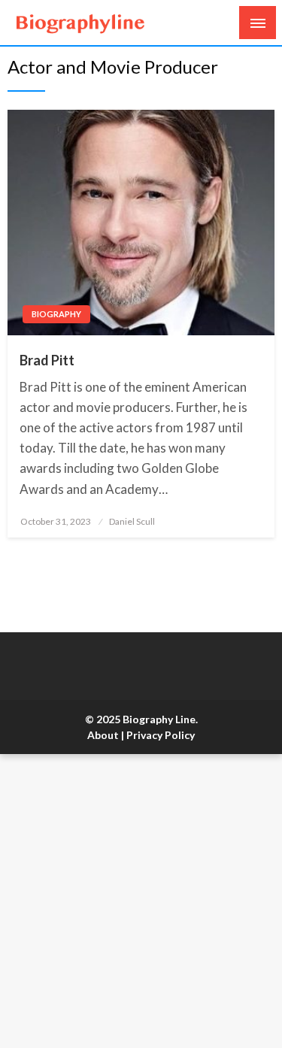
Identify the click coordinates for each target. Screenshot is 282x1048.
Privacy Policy (160, 734)
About (103, 734)
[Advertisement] (141, 901)
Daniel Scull (132, 521)
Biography (56, 314)
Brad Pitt (47, 360)
